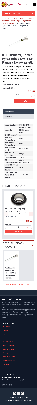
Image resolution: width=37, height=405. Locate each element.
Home (4, 18)
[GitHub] (22, 393)
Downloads (9, 116)
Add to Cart (24, 101)
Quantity (16, 94)
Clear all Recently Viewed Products (17, 284)
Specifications (10, 112)
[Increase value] (31, 97)
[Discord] (14, 393)
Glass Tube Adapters (15, 18)
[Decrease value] (17, 97)
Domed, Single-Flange (18, 21)
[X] (18, 393)
